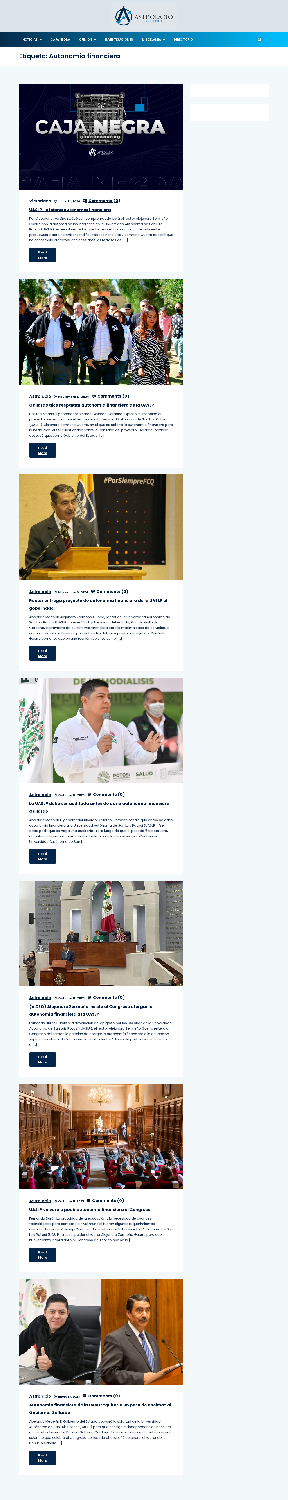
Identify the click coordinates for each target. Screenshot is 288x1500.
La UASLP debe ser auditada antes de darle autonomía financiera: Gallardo (100, 807)
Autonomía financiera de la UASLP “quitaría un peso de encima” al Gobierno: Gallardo (100, 1408)
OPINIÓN (85, 39)
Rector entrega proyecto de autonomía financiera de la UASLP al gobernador (98, 604)
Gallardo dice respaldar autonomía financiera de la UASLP (91, 405)
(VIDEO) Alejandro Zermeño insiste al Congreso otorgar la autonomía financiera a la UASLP (91, 1010)
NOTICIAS (30, 39)
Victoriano (40, 201)
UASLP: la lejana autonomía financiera (70, 209)
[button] (259, 40)
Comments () (104, 201)
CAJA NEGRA (60, 39)
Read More (42, 255)
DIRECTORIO (183, 39)
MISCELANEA (151, 39)
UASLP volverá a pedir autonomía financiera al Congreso (90, 1209)
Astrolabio (40, 396)
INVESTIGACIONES (119, 39)
